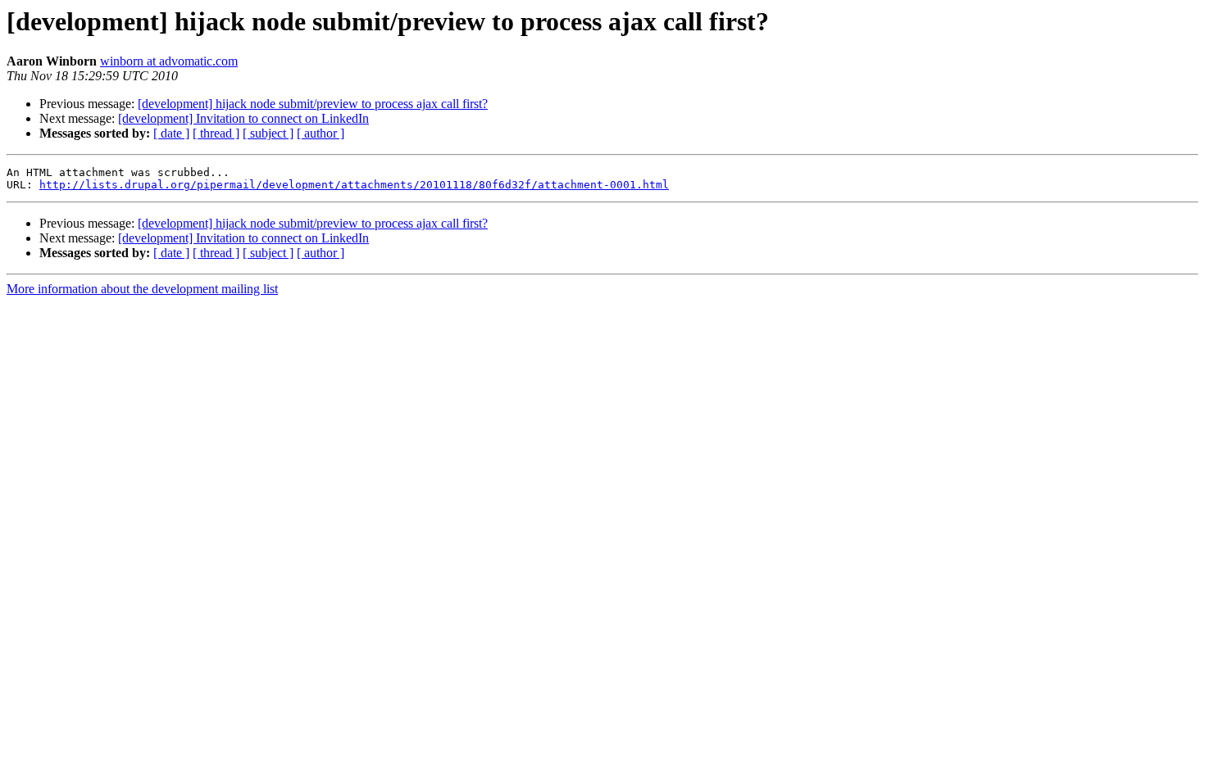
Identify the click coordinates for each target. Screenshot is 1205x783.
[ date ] (171, 133)
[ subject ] (268, 133)
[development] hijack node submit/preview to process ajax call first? (313, 104)
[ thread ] (216, 133)
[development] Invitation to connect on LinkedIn (243, 118)
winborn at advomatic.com (169, 61)
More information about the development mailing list (142, 289)
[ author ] (320, 133)
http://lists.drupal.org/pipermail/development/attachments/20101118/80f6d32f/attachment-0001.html (354, 185)
